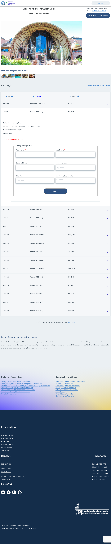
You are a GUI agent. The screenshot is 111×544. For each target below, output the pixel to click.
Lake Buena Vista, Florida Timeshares (15, 392)
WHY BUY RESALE (8, 435)
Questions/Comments (64, 176)
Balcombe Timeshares (64, 384)
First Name (20, 150)
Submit (55, 191)
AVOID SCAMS (6, 447)
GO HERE (71, 322)
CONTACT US (6, 464)
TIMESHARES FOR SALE (101, 476)
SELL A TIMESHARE (99, 467)
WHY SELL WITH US (8, 438)
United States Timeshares (65, 394)
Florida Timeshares (8, 394)
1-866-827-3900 (99, 11)
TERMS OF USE (21, 528)
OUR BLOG (5, 450)
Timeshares (60, 392)
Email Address (21, 163)
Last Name (60, 150)
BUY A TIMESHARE (99, 464)
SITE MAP (32, 528)
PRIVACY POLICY (8, 528)
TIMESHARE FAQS (98, 479)
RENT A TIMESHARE (99, 470)
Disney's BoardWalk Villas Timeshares (16, 382)
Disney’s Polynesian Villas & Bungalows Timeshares (21, 384)
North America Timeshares (66, 396)
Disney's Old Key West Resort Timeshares (17, 388)
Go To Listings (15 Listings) (98, 15)
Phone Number (61, 163)
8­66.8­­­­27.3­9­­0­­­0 (6, 468)
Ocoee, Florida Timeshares (66, 388)
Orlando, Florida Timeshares (67, 390)
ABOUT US (5, 441)
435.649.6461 (6, 472)
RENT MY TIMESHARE (100, 473)
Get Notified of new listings (98, 85)
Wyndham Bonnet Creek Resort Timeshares (18, 390)
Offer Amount (21, 176)
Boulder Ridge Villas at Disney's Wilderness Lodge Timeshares (25, 386)
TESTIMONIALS (7, 444)
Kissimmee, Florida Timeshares (68, 386)
